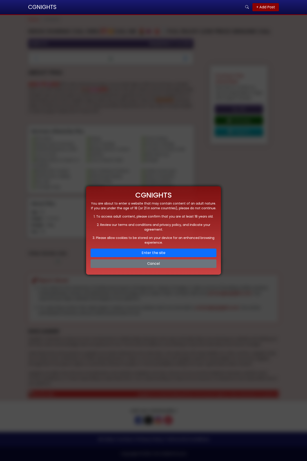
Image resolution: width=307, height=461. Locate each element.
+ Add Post (265, 7)
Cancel (153, 263)
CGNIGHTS (42, 7)
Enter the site (153, 252)
